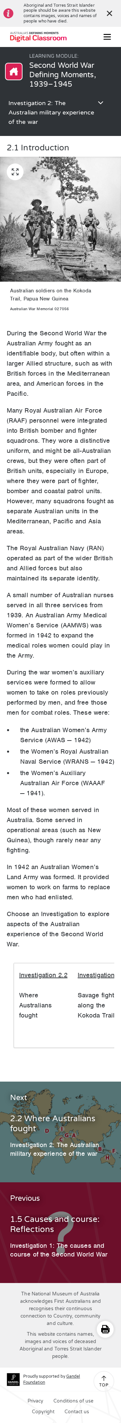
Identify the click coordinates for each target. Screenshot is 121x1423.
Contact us (77, 1412)
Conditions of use (73, 1401)
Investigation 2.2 (43, 975)
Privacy (35, 1401)
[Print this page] (105, 1329)
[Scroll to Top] (104, 1378)
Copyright (43, 1412)
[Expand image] (15, 171)
